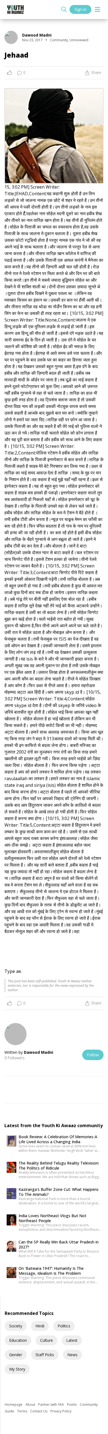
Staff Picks (44, 1354)
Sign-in (80, 9)
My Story (17, 1369)
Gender (15, 1354)
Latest (72, 1340)
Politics (64, 1325)
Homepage (14, 1404)
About (30, 1404)
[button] (54, 569)
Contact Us (39, 1411)
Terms (22, 1411)
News (72, 1354)
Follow (93, 1054)
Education (18, 1340)
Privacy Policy (60, 1411)
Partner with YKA (51, 1404)
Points (72, 1404)
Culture (46, 1340)
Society (15, 1325)
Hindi (39, 1325)
